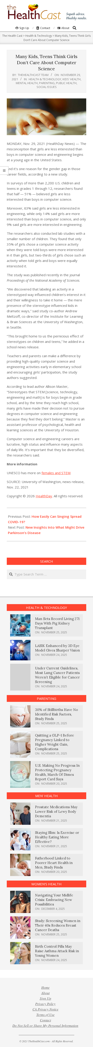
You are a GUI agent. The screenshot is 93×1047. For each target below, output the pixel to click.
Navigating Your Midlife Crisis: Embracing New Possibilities (54, 899)
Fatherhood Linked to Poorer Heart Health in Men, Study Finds (54, 862)
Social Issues (47, 87)
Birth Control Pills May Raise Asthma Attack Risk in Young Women (57, 951)
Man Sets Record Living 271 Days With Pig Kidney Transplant (57, 623)
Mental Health (27, 83)
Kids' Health (72, 79)
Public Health (66, 83)
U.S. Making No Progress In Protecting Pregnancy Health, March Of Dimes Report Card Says (57, 772)
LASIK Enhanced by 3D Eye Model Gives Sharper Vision (57, 648)
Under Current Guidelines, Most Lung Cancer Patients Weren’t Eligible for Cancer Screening (57, 675)
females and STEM (56, 473)
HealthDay (44, 496)
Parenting (47, 83)
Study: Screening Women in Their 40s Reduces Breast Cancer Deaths (57, 925)
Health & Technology (45, 79)
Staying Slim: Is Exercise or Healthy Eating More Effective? (57, 837)
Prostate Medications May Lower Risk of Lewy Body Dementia (56, 811)
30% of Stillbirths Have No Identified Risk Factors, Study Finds (56, 714)
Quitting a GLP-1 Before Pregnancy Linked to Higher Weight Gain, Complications (54, 742)
